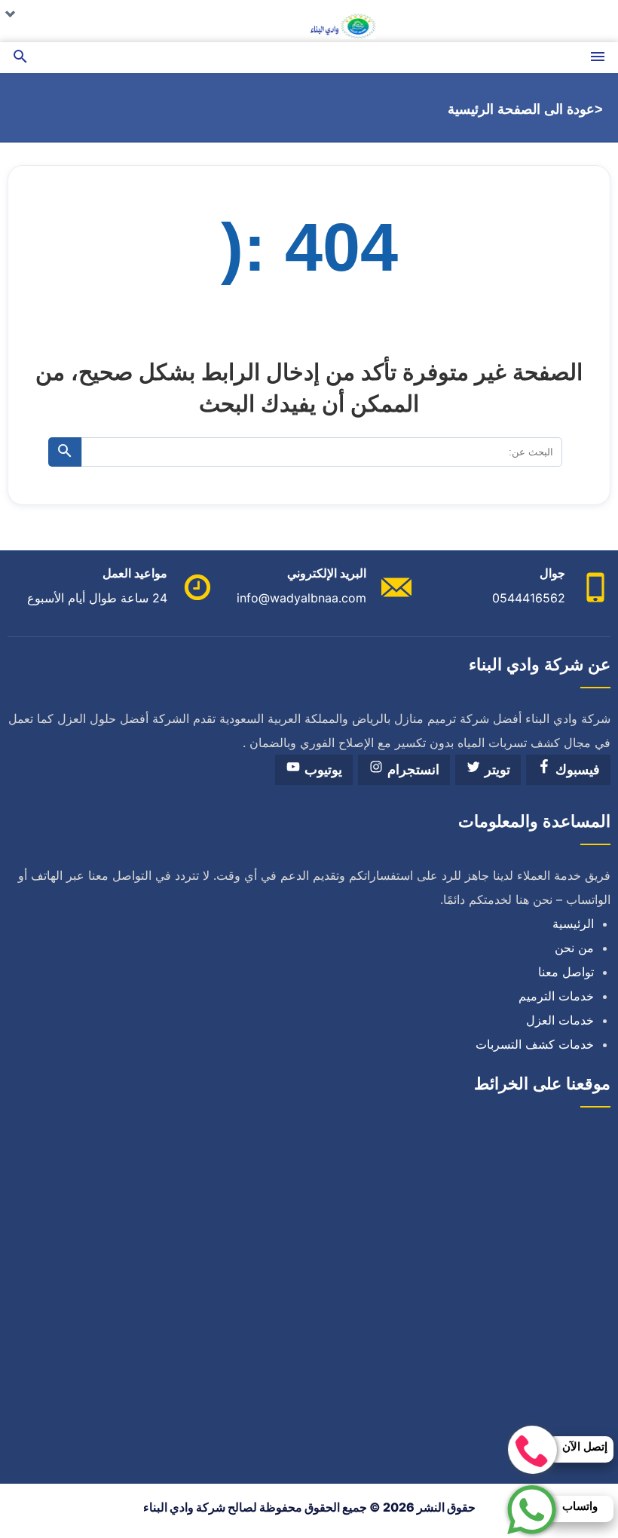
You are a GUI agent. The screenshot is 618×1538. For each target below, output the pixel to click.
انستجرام (411, 769)
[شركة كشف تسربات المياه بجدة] (309, 21)
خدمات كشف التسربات (535, 1044)
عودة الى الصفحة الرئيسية (521, 109)
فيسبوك (576, 769)
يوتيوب (321, 769)
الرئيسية (573, 923)
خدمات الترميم (556, 995)
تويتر (495, 769)
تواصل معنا (566, 971)
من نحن (574, 947)
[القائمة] (598, 57)
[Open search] (20, 57)
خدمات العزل (560, 1020)
